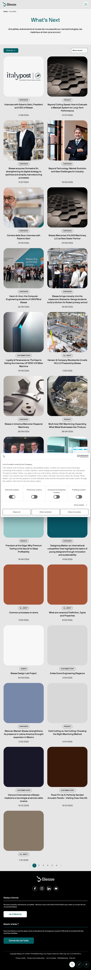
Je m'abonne (15, 914)
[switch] (34, 497)
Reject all (16, 512)
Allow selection (46, 512)
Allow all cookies (74, 512)
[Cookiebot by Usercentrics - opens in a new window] (78, 456)
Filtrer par (9, 50)
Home (6, 11)
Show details (79, 505)
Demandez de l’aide (19, 940)
